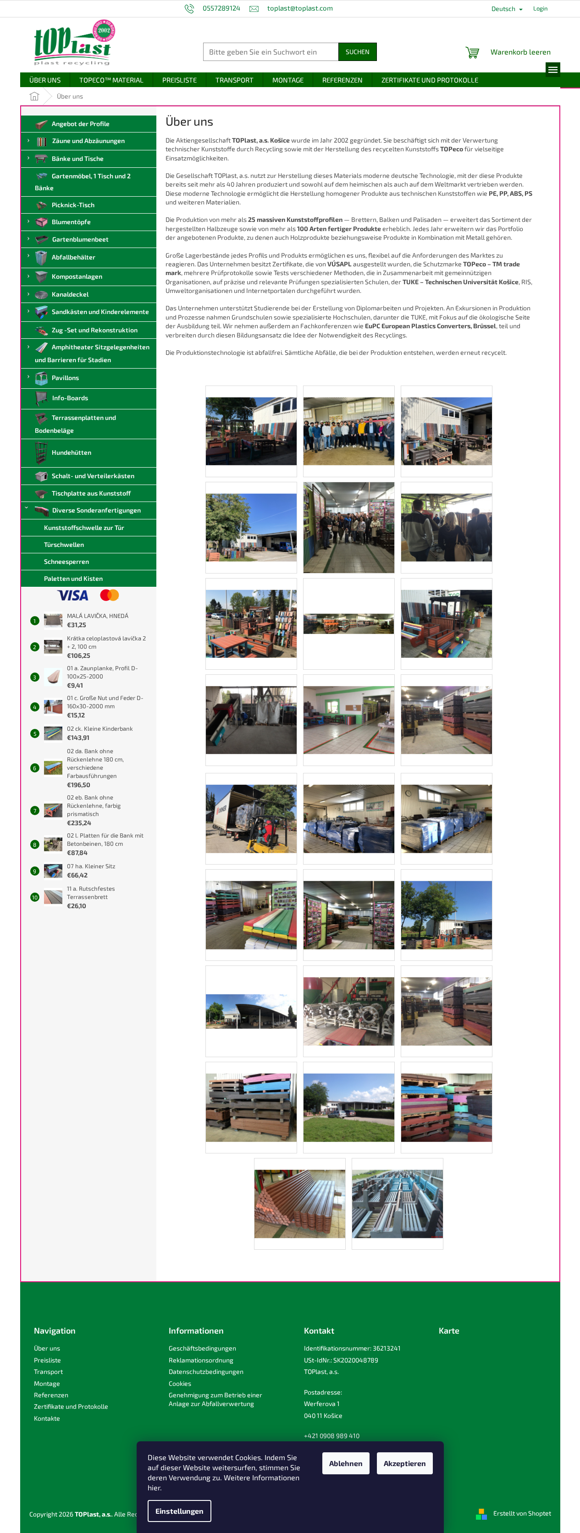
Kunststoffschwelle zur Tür (84, 527)
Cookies (180, 1383)
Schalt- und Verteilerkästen (93, 476)
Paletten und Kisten (73, 578)
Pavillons (65, 377)
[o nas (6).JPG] (349, 587)
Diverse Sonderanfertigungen (96, 510)
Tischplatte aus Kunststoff (91, 493)
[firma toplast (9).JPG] (349, 1095)
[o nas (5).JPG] (446, 611)
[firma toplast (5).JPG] (446, 807)
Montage (47, 1383)
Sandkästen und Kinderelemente (100, 311)
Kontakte (47, 1418)
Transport (48, 1371)
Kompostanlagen (77, 276)
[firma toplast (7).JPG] (299, 1192)
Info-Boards (70, 398)
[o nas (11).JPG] (446, 707)
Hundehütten (71, 452)
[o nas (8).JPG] (446, 515)
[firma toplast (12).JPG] (446, 903)
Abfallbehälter (73, 257)
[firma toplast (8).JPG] (446, 1095)
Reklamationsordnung (201, 1360)
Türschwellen (64, 544)
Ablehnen (346, 1463)
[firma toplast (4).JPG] (251, 807)
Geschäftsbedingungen (202, 1348)
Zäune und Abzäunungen (88, 140)
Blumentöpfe (71, 222)
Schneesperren (66, 561)
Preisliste (47, 1360)
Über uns (47, 1348)
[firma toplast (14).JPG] (251, 903)
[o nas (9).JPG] (349, 526)
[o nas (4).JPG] (446, 419)
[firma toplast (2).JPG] (251, 982)
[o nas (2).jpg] (349, 419)
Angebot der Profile (81, 123)
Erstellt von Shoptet (522, 1513)
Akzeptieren (405, 1463)
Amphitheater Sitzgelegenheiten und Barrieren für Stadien (92, 353)
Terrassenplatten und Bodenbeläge (75, 424)
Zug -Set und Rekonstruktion (95, 330)
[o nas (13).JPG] (251, 707)
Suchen (358, 51)
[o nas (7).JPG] (251, 611)
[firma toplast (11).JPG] (446, 999)
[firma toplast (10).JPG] (251, 1095)
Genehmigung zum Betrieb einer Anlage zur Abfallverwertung (215, 1399)
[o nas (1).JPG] (251, 419)
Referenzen (51, 1395)
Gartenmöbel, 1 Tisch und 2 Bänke (83, 182)
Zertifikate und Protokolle (71, 1406)
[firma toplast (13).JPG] (349, 903)
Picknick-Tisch (73, 205)
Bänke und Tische (78, 158)
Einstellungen (179, 1510)
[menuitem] (45, 80)
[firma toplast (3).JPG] (397, 1192)
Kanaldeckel (70, 294)
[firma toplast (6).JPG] (349, 807)
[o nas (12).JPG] (349, 707)
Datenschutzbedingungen (206, 1371)
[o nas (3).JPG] (251, 515)
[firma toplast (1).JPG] (349, 999)
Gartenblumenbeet (80, 239)
